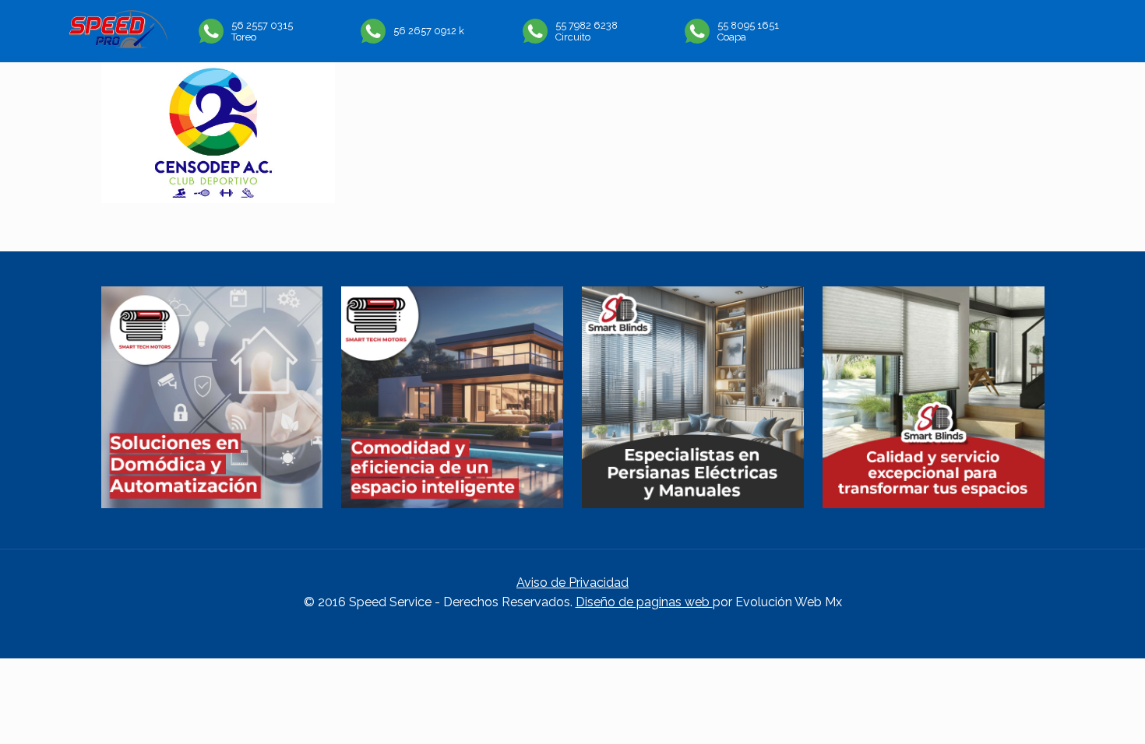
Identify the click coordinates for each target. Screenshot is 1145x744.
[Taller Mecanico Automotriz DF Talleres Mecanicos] (118, 44)
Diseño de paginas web (644, 602)
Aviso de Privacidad (572, 582)
